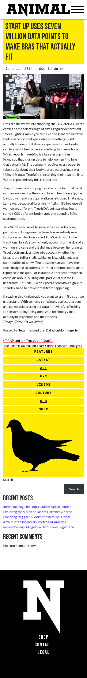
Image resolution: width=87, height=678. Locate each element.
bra (42, 330)
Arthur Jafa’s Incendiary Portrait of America (34, 522)
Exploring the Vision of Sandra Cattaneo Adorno (37, 512)
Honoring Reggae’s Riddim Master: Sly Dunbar (36, 517)
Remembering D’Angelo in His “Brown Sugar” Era (38, 527)
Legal (44, 652)
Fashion (59, 330)
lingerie (72, 330)
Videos (43, 385)
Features (43, 352)
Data (49, 330)
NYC (43, 376)
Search (8, 479)
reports (18, 154)
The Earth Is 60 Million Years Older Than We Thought (42, 346)
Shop (43, 409)
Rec (43, 401)
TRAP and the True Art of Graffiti (28, 340)
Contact (43, 645)
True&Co (31, 154)
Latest (43, 360)
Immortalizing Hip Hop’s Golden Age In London (37, 507)
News (21, 330)
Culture (43, 393)
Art (43, 368)
